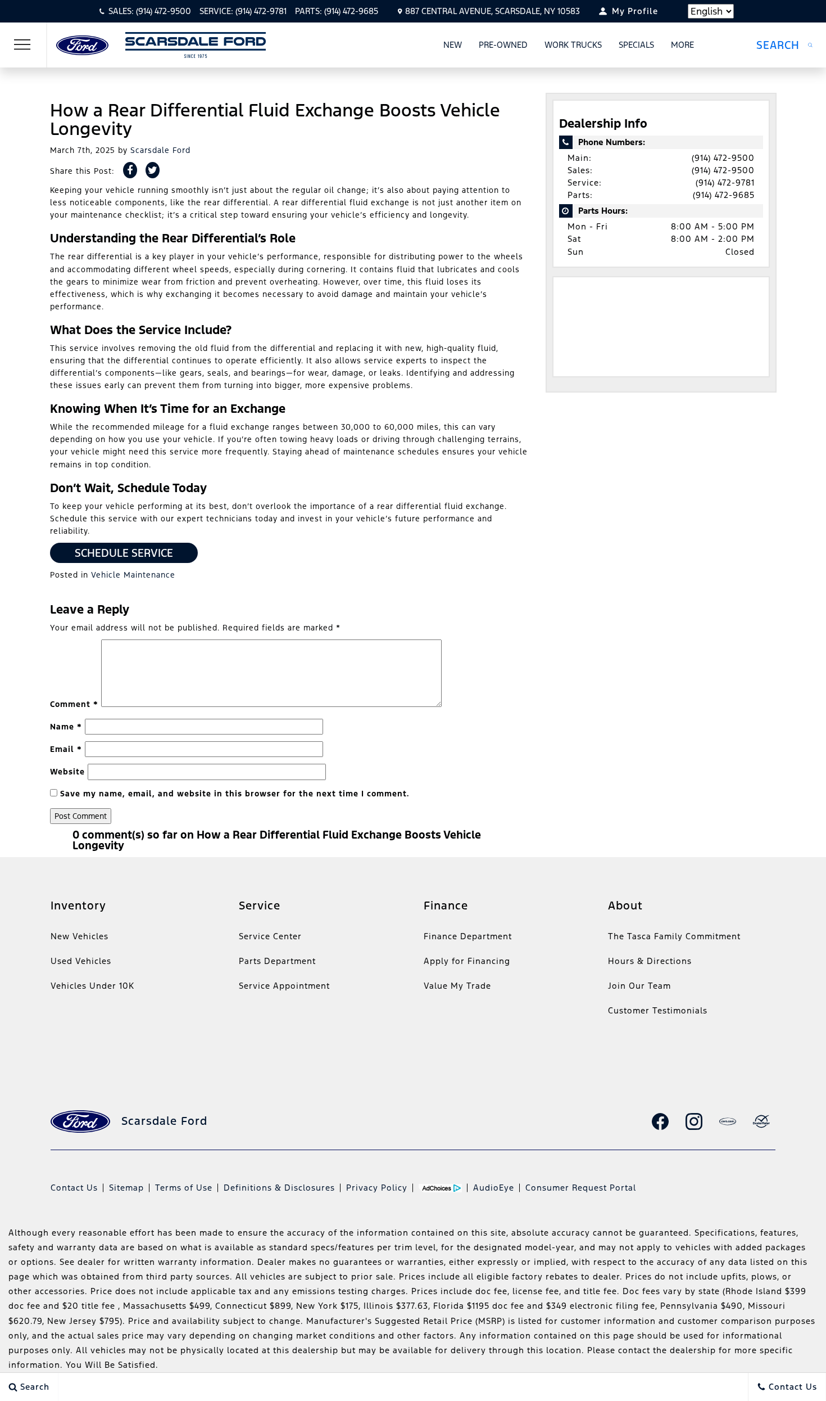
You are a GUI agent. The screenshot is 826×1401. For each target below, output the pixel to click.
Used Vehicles (81, 961)
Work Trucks (573, 44)
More (682, 46)
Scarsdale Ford (160, 150)
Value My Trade (457, 985)
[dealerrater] (761, 1121)
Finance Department (468, 936)
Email (66, 749)
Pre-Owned (503, 44)
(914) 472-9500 (723, 157)
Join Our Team (639, 985)
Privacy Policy (376, 1187)
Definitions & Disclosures (279, 1187)
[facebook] (660, 1121)
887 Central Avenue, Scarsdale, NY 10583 (492, 11)
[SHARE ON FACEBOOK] (130, 170)
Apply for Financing (467, 961)
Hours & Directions (650, 961)
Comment (74, 704)
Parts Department (277, 961)
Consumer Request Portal (580, 1187)
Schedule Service (124, 553)
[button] (784, 44)
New (452, 44)
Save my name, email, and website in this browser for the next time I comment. (234, 794)
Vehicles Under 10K (92, 985)
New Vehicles (79, 936)
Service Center (270, 936)
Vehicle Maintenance (133, 575)
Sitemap (126, 1187)
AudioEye (493, 1187)
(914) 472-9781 (725, 182)
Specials (636, 44)
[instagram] (694, 1121)
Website (67, 772)
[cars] (728, 1121)
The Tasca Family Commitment (674, 936)
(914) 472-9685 (724, 195)
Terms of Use (183, 1187)
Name (66, 727)
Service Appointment (284, 985)
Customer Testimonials (657, 1010)
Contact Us (74, 1187)
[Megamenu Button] (22, 44)
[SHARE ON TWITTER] (153, 170)
